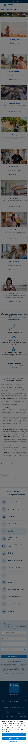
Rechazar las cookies (14, 738)
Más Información (6, 731)
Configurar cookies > (13, 741)
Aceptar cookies (14, 734)
